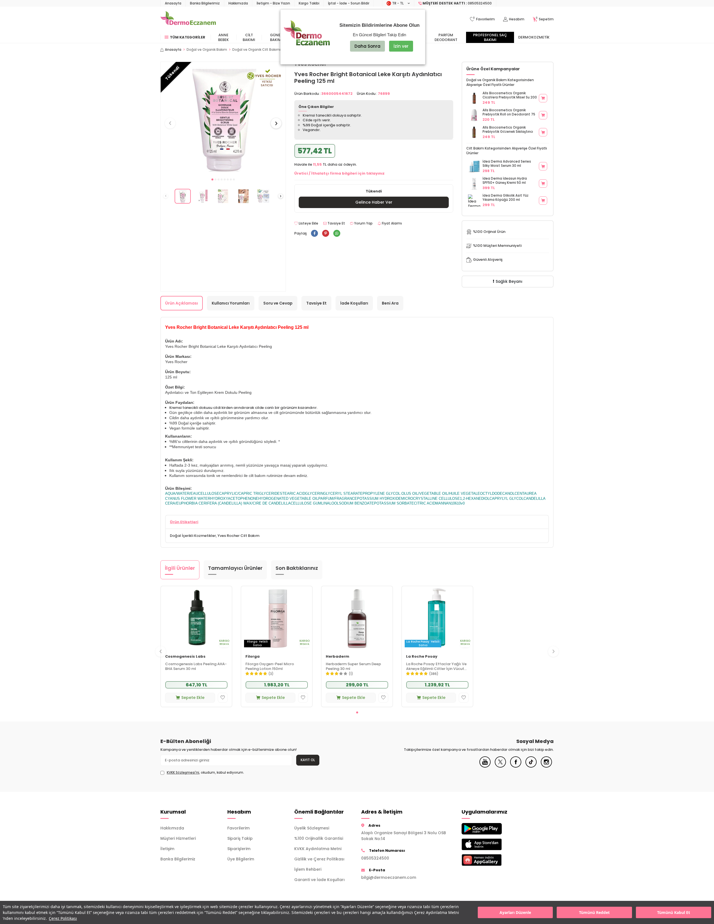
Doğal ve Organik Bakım (207, 49)
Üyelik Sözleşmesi (311, 828)
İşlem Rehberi (307, 869)
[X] (500, 766)
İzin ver (401, 46)
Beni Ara (390, 303)
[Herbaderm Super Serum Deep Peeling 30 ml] (357, 618)
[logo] (188, 19)
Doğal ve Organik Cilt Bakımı (256, 49)
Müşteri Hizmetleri (178, 838)
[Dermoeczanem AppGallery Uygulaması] (491, 860)
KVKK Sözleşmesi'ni (183, 772)
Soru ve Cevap (278, 303)
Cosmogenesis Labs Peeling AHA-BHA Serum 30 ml (196, 666)
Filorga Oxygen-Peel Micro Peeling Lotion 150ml (269, 666)
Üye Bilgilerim (240, 859)
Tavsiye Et (336, 223)
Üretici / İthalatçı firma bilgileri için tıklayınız (339, 173)
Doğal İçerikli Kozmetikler (193, 535)
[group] (223, 118)
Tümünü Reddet (594, 912)
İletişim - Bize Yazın (273, 3)
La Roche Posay (421, 656)
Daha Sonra (367, 46)
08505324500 (375, 858)
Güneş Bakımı (276, 37)
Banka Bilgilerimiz (205, 3)
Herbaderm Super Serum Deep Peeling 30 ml (353, 666)
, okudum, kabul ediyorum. (205, 772)
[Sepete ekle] (543, 98)
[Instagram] (546, 766)
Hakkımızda (238, 3)
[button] (212, 179)
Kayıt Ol (308, 759)
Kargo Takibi (309, 3)
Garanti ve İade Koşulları (319, 879)
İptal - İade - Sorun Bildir (348, 3)
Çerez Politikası (63, 918)
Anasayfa (173, 3)
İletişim (167, 848)
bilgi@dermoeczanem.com (388, 877)
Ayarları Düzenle (515, 912)
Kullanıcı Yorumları (231, 303)
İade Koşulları (354, 303)
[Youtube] (485, 766)
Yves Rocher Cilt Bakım (238, 535)
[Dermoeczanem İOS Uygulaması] (491, 844)
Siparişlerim (238, 848)
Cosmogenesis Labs (185, 656)
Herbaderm (337, 656)
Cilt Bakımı (249, 37)
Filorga (252, 656)
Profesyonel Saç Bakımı (490, 37)
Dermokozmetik (533, 37)
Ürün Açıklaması (181, 303)
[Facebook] (515, 766)
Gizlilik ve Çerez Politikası (319, 859)
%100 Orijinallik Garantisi (318, 838)
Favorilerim (238, 828)
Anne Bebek (223, 37)
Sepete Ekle (192, 697)
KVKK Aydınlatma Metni (317, 848)
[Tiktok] (531, 766)
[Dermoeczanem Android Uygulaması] (491, 828)
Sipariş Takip (240, 838)
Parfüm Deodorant (446, 37)
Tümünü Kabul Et (673, 912)
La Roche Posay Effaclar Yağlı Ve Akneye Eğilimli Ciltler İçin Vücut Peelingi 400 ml (436, 666)
